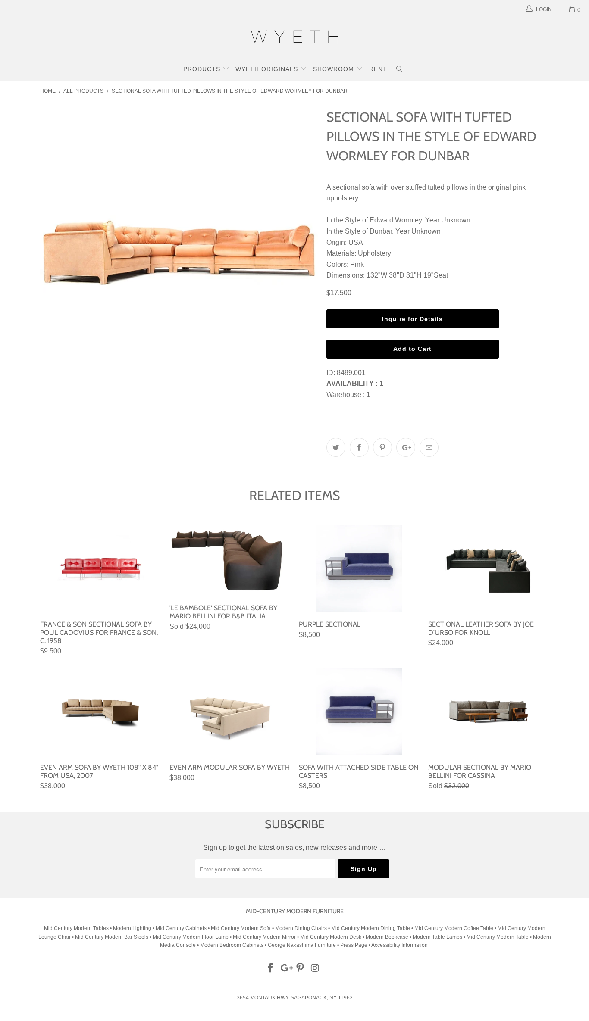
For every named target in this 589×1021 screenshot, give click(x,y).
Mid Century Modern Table (498, 937)
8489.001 (351, 372)
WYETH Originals (267, 69)
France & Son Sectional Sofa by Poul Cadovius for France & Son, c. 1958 (100, 568)
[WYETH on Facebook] (270, 968)
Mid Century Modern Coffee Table (453, 928)
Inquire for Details (412, 318)
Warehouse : (348, 394)
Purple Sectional (359, 568)
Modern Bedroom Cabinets (231, 945)
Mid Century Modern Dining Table (370, 928)
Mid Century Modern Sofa (241, 928)
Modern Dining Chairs (301, 928)
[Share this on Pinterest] (382, 447)
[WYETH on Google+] (285, 968)
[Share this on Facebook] (359, 447)
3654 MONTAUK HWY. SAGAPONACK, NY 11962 (295, 998)
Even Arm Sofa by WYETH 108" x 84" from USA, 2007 (100, 711)
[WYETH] (294, 38)
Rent (378, 69)
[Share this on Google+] (405, 447)
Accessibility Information (399, 945)
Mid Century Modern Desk (330, 937)
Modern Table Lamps (437, 937)
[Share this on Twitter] (335, 447)
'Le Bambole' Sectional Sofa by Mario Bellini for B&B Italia (229, 560)
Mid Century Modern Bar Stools (111, 937)
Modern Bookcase (387, 937)
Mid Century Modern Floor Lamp (191, 937)
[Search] (399, 70)
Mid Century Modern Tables (76, 928)
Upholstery (374, 253)
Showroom (334, 69)
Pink (357, 264)
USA (355, 242)
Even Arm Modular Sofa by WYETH (229, 711)
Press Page (353, 945)
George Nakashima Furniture (302, 945)
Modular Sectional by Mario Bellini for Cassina (488, 711)
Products (202, 69)
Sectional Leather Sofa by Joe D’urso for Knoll (488, 568)
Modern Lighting (133, 928)
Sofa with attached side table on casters (359, 711)
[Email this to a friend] (429, 447)
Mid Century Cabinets (182, 928)
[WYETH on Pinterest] (300, 968)
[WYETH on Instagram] (315, 968)
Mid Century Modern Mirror (264, 937)
